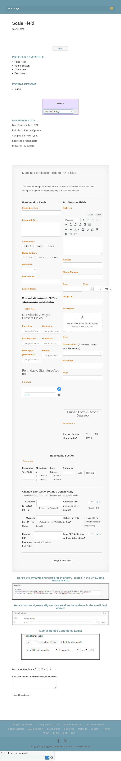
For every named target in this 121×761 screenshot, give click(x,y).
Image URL (68, 296)
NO (96, 434)
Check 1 (43, 476)
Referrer (46, 350)
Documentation (16, 728)
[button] (72, 220)
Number (67, 260)
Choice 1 (29, 257)
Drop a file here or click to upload (82, 323)
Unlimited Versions (72, 724)
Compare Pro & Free (48, 724)
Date (65, 284)
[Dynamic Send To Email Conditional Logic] (60, 659)
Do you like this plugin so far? (71, 436)
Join (73, 732)
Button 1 (57, 476)
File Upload (69, 308)
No (50, 669)
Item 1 (28, 246)
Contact (95, 728)
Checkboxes (28, 241)
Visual (90, 215)
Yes (43, 669)
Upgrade (82, 728)
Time (85, 284)
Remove (90, 473)
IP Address (47, 338)
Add (80, 473)
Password (68, 360)
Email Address (29, 289)
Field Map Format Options (26, 130)
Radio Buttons (29, 253)
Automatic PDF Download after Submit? (70, 506)
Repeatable (28, 461)
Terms (106, 728)
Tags (65, 372)
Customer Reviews (95, 724)
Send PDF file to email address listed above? (74, 536)
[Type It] (59, 395)
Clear (27, 395)
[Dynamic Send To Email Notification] (60, 625)
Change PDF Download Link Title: (27, 540)
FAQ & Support (35, 728)
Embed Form (69, 423)
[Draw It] (59, 389)
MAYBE (89, 438)
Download (69, 728)
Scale (65, 337)
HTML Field (29, 309)
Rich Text (67, 208)
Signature (26, 382)
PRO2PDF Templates (24, 146)
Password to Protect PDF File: (28, 506)
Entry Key (27, 326)
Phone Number (70, 272)
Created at (47, 326)
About (46, 732)
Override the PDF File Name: (28, 522)
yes (93, 502)
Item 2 (39, 246)
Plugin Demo (53, 728)
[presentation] (72, 220)
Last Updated (29, 338)
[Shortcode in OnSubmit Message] (60, 599)
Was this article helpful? (24, 669)
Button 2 (57, 480)
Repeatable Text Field (27, 470)
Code (99, 215)
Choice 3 (54, 257)
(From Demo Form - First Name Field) (80, 346)
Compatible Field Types (25, 135)
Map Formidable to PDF (25, 125)
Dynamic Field (70, 344)
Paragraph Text (29, 220)
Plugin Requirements (24, 724)
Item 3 (51, 246)
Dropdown (27, 264)
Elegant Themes (53, 746)
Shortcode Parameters (24, 140)
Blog (65, 732)
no (100, 502)
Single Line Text (30, 208)
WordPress (85, 746)
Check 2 (43, 480)
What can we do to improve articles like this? (34, 676)
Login (56, 732)
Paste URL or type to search (14, 753)
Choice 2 (41, 257)
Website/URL (28, 276)
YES (88, 434)
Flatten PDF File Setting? (71, 520)
